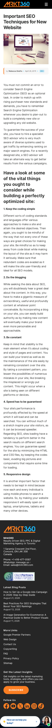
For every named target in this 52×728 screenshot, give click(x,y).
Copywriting (10, 648)
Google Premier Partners (16, 634)
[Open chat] (46, 720)
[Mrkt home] (16, 4)
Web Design (9, 639)
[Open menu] (46, 4)
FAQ (5, 653)
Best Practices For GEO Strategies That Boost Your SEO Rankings (24, 605)
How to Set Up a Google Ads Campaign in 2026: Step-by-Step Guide (25, 593)
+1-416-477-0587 (21, 559)
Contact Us (9, 644)
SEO (42, 71)
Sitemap (7, 663)
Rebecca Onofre (15, 71)
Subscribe (16, 689)
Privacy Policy (11, 658)
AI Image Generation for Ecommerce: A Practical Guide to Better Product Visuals (25, 616)
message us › (23, 562)
